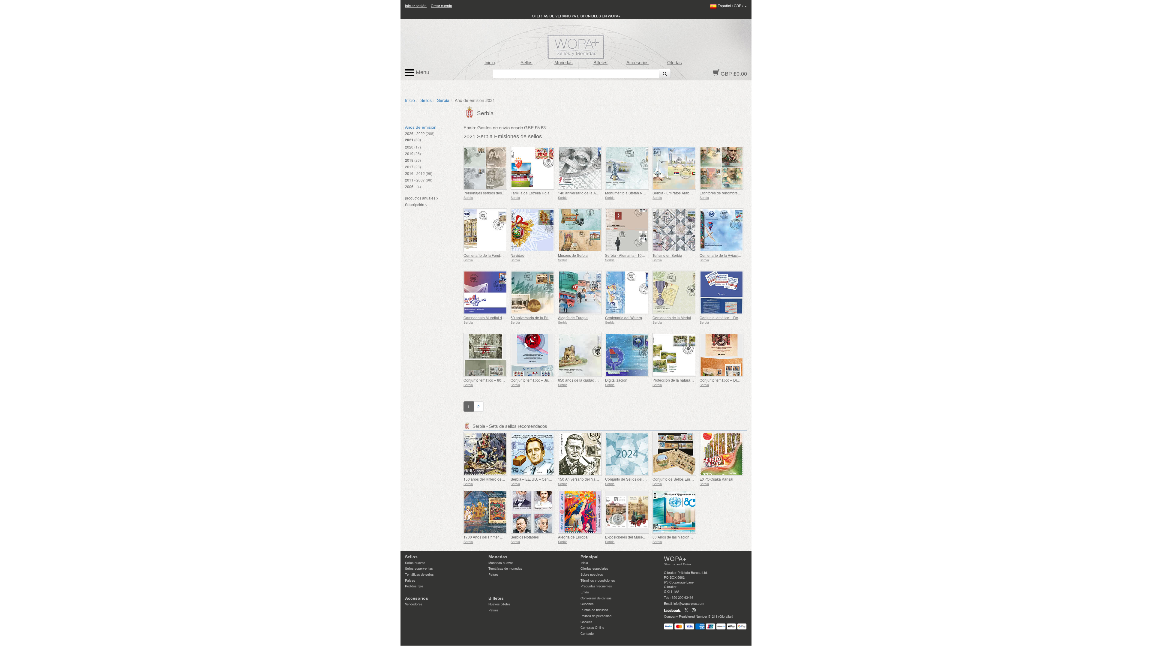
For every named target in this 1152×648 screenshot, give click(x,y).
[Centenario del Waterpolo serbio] (627, 292)
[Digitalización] (627, 355)
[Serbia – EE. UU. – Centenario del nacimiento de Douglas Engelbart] (533, 454)
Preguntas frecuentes (596, 586)
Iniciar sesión (416, 5)
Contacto (587, 633)
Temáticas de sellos (419, 574)
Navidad (517, 255)
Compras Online (592, 627)
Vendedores (413, 604)
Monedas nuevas (501, 562)
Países (410, 580)
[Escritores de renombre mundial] (722, 168)
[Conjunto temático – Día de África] (722, 355)
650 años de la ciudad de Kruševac (587, 379)
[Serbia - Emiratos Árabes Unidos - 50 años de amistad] (674, 168)
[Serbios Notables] (533, 512)
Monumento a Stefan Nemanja (630, 192)
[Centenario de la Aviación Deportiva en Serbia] (722, 230)
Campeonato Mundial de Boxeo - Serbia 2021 (501, 317)
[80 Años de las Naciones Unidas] (674, 512)
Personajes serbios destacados (489, 192)
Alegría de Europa (573, 317)
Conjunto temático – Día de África (727, 379)
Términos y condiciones (597, 580)
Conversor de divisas (596, 598)
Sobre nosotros (591, 574)
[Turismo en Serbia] (674, 230)
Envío (584, 592)
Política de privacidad (595, 615)
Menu (421, 72)
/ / (731, 5)
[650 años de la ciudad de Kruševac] (580, 355)
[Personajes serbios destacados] (486, 168)
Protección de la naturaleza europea (682, 379)
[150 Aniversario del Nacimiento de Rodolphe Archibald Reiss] (580, 454)
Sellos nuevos (415, 562)
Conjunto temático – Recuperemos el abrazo (736, 317)
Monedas (563, 62)
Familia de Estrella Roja (530, 192)
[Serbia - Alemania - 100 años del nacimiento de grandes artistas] (627, 230)
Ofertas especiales (594, 568)
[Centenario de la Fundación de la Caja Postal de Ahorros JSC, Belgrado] (486, 230)
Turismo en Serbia (667, 255)
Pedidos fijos (414, 586)
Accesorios (637, 62)
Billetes (600, 62)
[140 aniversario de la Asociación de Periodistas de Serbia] (580, 168)
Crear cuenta (441, 5)
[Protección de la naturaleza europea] (674, 355)
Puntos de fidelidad (594, 609)
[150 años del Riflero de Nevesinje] (486, 454)
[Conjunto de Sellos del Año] (627, 454)
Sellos (526, 62)
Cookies (586, 621)
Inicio (489, 62)
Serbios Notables (525, 536)
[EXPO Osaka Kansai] (722, 454)
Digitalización (616, 379)
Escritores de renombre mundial (726, 192)
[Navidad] (533, 230)
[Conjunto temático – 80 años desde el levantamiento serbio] (486, 355)
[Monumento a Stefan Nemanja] (627, 168)
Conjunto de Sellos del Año (627, 479)
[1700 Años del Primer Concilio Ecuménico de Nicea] (486, 512)
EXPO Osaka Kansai (716, 479)
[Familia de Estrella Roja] (533, 168)
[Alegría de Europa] (580, 292)
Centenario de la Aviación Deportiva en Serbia (738, 255)
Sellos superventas (419, 568)
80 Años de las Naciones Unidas (679, 536)
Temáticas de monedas (505, 568)
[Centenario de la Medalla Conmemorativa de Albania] (674, 292)
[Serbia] (470, 112)
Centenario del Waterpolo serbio (631, 317)
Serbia (443, 100)
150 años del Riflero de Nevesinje (491, 479)
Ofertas (674, 62)
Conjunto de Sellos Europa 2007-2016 (684, 479)
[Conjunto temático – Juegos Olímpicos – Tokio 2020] (533, 355)
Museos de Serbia (573, 255)
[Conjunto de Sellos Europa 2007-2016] (674, 454)
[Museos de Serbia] (580, 230)
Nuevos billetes (499, 604)
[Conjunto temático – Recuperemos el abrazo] (722, 292)
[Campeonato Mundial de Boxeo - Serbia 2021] (486, 292)
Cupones (587, 603)
